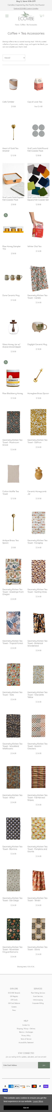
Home (17, 24)
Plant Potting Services (38, 993)
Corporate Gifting (38, 1003)
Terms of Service (26, 1039)
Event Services (38, 996)
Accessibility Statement (26, 1042)
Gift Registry (14, 996)
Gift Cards (14, 1000)
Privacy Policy (26, 1035)
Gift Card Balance (14, 1003)
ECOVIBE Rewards (14, 993)
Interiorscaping (38, 1000)
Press (14, 1010)
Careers (14, 1007)
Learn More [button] (38, 1101)
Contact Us (26, 1025)
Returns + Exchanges (26, 1032)
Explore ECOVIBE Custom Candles (26, 8)
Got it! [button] (26, 1108)
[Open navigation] (7, 16)
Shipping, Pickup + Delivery (26, 1028)
